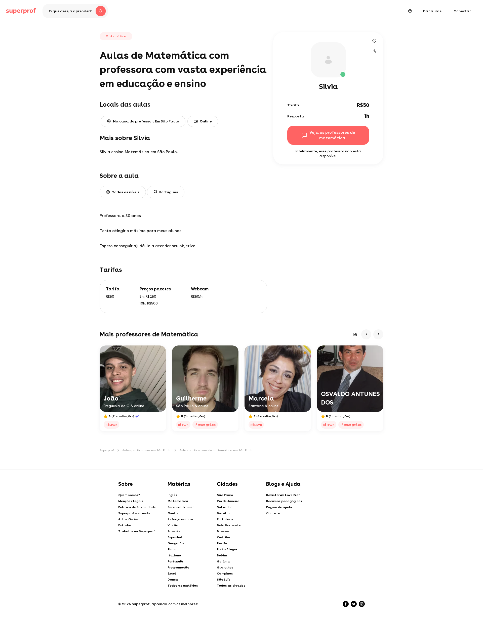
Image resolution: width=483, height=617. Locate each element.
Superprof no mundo (134, 513)
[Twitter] (354, 604)
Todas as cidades (231, 585)
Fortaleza (225, 519)
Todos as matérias (183, 585)
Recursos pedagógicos (284, 501)
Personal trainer (181, 507)
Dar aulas (432, 11)
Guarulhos (225, 567)
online (206, 121)
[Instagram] (362, 604)
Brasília (223, 513)
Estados (125, 525)
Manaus (223, 531)
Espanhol (175, 537)
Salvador (224, 507)
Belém (222, 555)
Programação (178, 567)
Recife (222, 543)
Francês (174, 531)
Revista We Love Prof (283, 495)
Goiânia (223, 561)
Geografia (176, 543)
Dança (173, 579)
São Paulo (225, 495)
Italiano (174, 555)
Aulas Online (128, 519)
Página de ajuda (279, 507)
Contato (273, 513)
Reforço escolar (180, 519)
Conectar (462, 11)
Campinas (225, 573)
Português (176, 561)
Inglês (172, 495)
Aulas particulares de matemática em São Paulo (216, 450)
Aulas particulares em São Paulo (146, 450)
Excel (172, 573)
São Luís (223, 579)
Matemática (178, 501)
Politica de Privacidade (137, 507)
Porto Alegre (227, 549)
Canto (173, 513)
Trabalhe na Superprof (136, 531)
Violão (173, 525)
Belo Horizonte (229, 525)
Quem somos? (129, 495)
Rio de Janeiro (228, 501)
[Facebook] (346, 604)
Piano (172, 549)
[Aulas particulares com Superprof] (21, 11)
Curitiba (223, 537)
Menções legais (130, 501)
